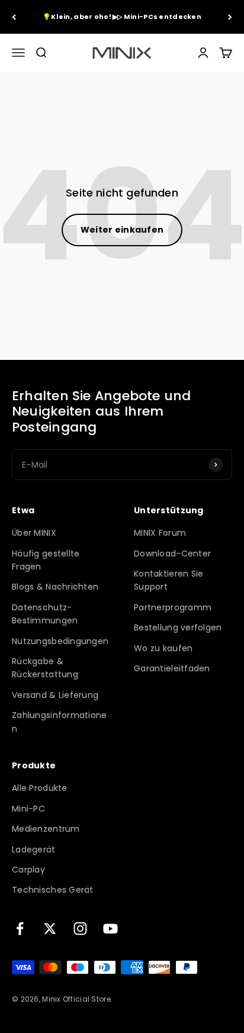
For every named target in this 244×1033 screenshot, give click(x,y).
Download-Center (172, 553)
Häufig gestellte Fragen (45, 560)
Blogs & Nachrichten (55, 587)
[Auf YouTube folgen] (110, 929)
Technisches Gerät (53, 890)
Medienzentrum (46, 829)
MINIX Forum (160, 533)
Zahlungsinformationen (59, 721)
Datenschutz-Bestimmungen (45, 613)
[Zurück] (14, 17)
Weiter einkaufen (122, 230)
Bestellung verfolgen (178, 627)
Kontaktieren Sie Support (168, 580)
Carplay (28, 870)
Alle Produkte (40, 788)
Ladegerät (34, 849)
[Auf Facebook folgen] (20, 929)
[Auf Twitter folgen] (50, 929)
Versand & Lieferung (55, 695)
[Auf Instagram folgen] (80, 929)
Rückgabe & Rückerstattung (45, 667)
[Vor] (230, 17)
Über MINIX (34, 533)
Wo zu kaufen (163, 648)
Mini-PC (28, 809)
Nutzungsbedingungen (60, 641)
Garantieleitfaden (172, 668)
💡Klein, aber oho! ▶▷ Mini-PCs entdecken (122, 16)
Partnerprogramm (172, 607)
